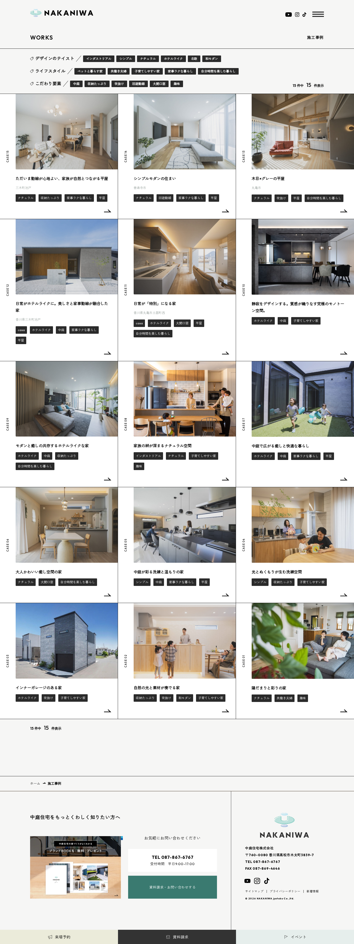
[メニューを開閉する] (318, 14)
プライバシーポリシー (285, 891)
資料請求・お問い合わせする (172, 887)
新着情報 (313, 891)
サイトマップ (254, 891)
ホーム (35, 783)
